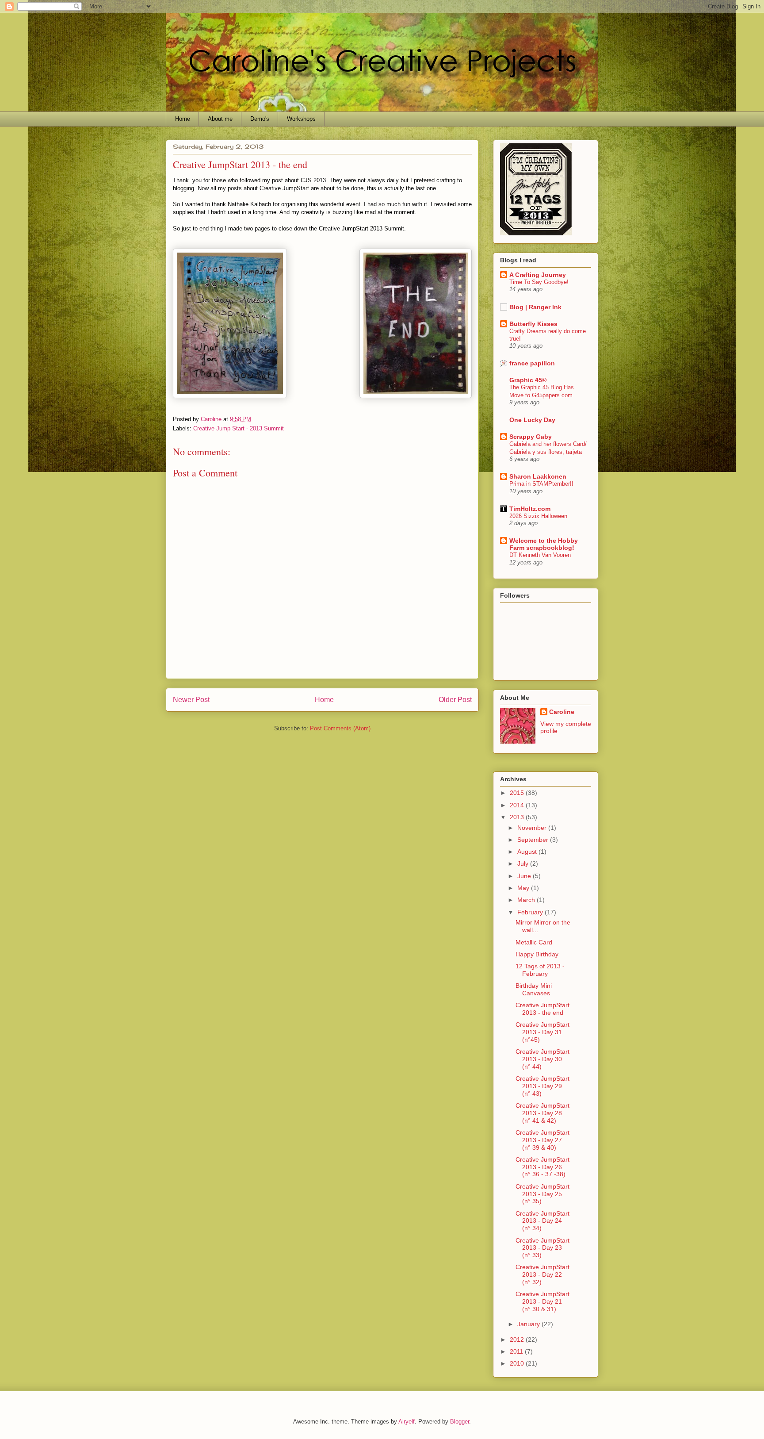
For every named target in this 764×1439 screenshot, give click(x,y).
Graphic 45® (527, 380)
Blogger (459, 1421)
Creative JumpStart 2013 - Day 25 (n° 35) (542, 1194)
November (532, 827)
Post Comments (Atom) (340, 728)
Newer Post (191, 699)
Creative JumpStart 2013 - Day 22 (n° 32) (542, 1274)
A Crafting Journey (537, 274)
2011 (517, 1351)
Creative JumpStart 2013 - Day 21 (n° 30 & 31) (542, 1301)
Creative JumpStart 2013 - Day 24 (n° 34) (542, 1221)
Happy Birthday (537, 954)
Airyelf (406, 1421)
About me (220, 118)
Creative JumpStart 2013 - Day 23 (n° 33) (542, 1248)
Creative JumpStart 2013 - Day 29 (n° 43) (542, 1086)
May (524, 887)
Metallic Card (534, 942)
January (529, 1324)
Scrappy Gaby (530, 436)
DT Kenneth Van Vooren (540, 555)
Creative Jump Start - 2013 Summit (238, 428)
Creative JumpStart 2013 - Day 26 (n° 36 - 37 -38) (542, 1167)
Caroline (561, 711)
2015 (518, 792)
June (525, 875)
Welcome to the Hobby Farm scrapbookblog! (543, 544)
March (527, 899)
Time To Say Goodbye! (539, 282)
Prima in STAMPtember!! (541, 483)
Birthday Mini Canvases (534, 989)
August (528, 851)
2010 (518, 1363)
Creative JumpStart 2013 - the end (542, 1009)
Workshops (301, 118)
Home (182, 118)
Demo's (259, 118)
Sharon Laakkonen (537, 476)
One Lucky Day (532, 419)
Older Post (455, 699)
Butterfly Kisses (533, 323)
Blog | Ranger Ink (535, 307)
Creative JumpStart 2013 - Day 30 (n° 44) (542, 1059)
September (533, 839)
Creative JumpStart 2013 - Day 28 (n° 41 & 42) (542, 1113)
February (531, 912)
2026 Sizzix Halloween (538, 516)
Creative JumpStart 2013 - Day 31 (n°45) (542, 1032)
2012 (518, 1339)
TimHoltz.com (529, 508)
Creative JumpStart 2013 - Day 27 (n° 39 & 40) (542, 1140)
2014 (518, 805)
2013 (518, 817)
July (523, 863)
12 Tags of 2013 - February (540, 970)
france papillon (532, 363)
